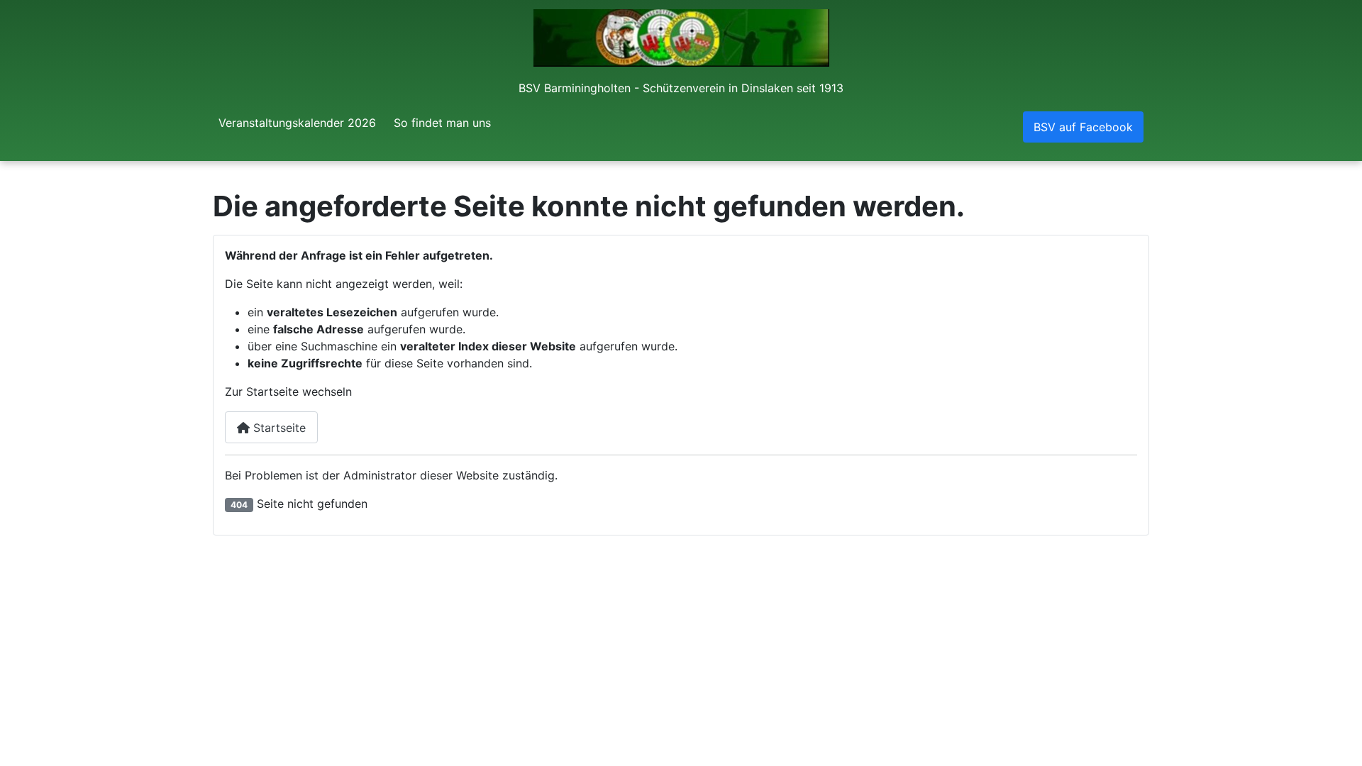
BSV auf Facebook (1083, 127)
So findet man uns (442, 123)
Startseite (278, 428)
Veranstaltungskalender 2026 (297, 123)
